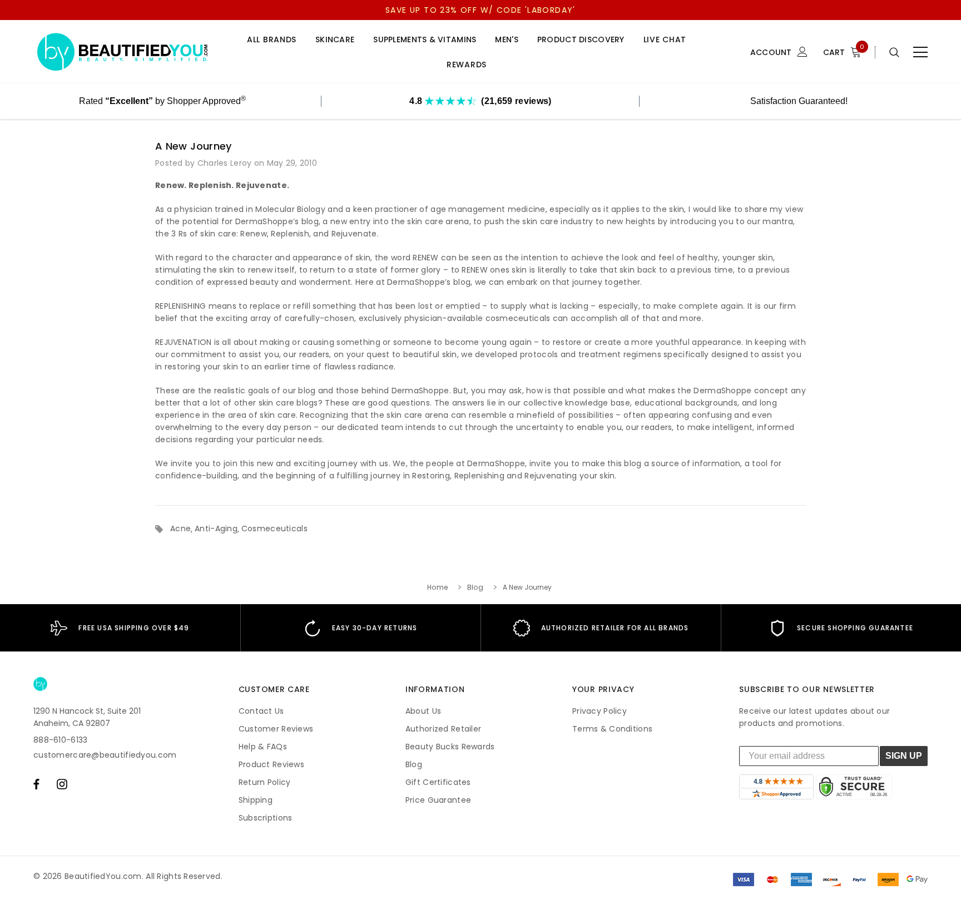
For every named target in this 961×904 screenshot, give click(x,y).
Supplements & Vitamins (424, 40)
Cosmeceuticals (274, 528)
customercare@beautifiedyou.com (104, 754)
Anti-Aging (216, 528)
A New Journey (193, 146)
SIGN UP (903, 755)
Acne (180, 528)
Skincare (334, 40)
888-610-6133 (60, 739)
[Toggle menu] (920, 52)
